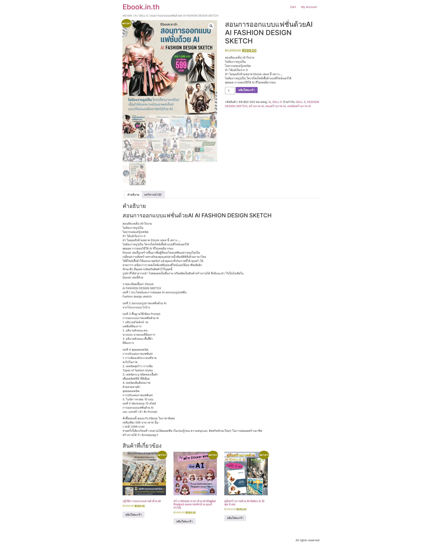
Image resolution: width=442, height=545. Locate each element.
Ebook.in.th (141, 7)
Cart (293, 7)
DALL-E (143, 15)
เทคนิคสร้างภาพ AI (299, 106)
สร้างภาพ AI (256, 106)
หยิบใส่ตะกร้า (246, 90)
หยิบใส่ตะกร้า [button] (133, 514)
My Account (309, 7)
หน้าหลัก (127, 15)
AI (135, 15)
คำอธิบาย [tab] (133, 194)
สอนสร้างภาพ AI (275, 106)
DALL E (301, 102)
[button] (211, 26)
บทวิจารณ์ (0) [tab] (153, 194)
